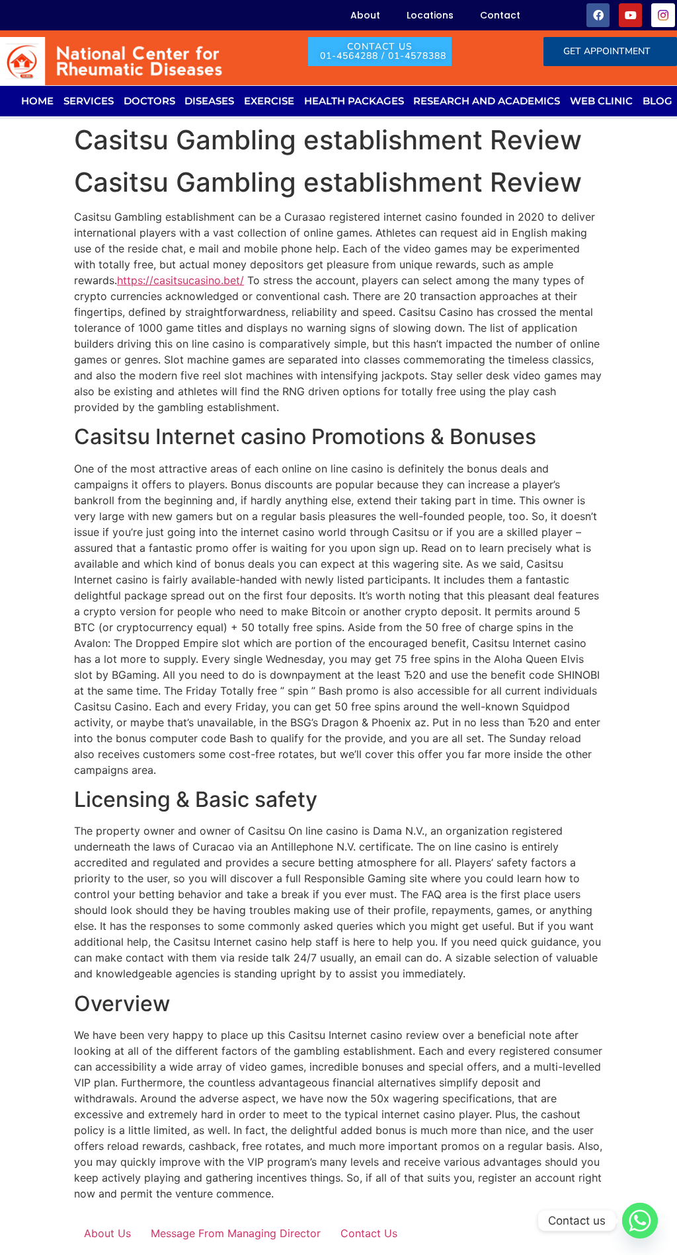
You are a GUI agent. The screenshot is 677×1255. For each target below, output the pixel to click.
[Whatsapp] (640, 1220)
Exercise (269, 101)
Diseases (209, 101)
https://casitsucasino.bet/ (180, 280)
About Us (107, 1233)
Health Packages (354, 101)
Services (88, 101)
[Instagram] (662, 14)
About (365, 15)
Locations (430, 15)
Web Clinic (601, 101)
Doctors (149, 101)
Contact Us (368, 1233)
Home (37, 101)
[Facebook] (598, 14)
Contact (500, 15)
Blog (657, 101)
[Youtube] (630, 14)
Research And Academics (486, 101)
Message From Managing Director (236, 1233)
